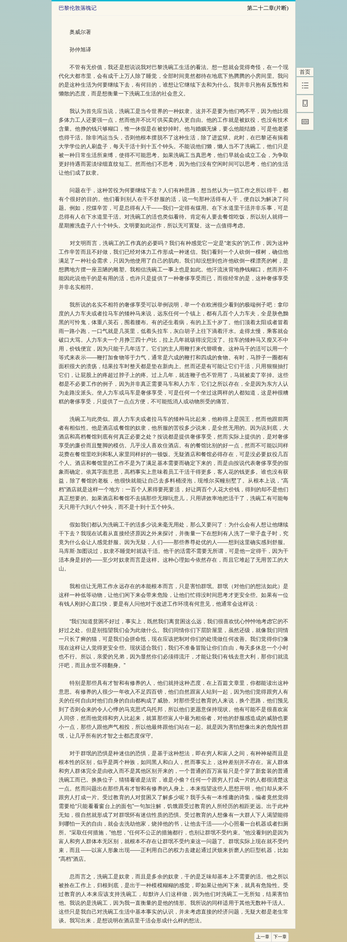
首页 (305, 72)
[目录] (305, 85)
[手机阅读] (305, 103)
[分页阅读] (305, 121)
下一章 (280, 937)
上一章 (262, 937)
